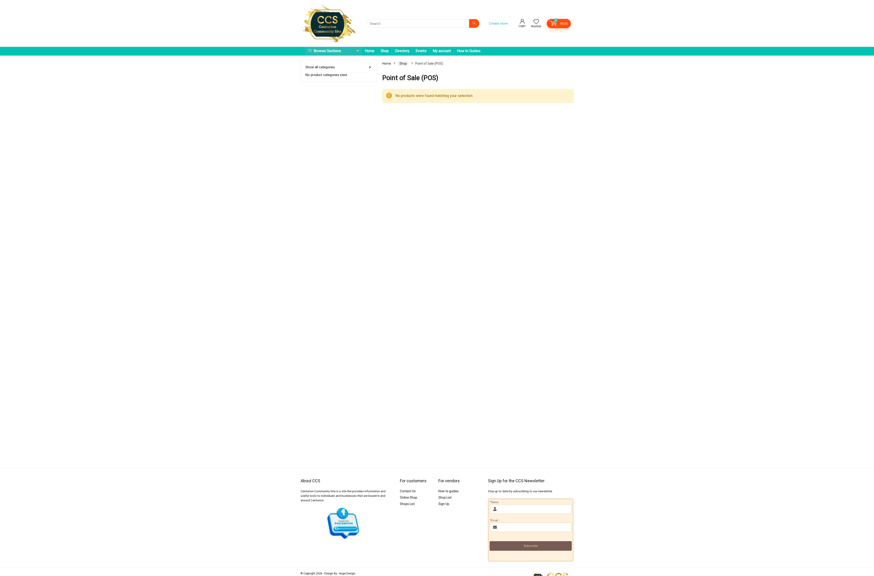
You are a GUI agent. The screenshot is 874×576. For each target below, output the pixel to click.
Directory (402, 51)
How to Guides (468, 51)
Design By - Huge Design (339, 573)
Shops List (407, 504)
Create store (498, 23)
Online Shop (408, 497)
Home (369, 51)
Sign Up (443, 504)
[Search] (474, 23)
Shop (385, 51)
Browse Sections (327, 51)
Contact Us (408, 491)
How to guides (448, 491)
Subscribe (530, 546)
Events (421, 51)
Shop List (445, 497)
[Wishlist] (536, 22)
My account (442, 51)
